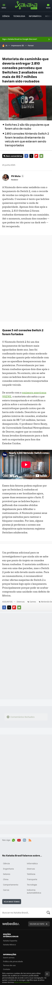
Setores (6, 874)
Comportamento (10, 884)
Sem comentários (14, 156)
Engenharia (8, 868)
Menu (4, 8)
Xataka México (9, 944)
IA (6, 45)
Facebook (26, 156)
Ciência (6, 16)
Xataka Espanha (10, 940)
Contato (6, 969)
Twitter (31, 156)
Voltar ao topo (37, 924)
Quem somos (8, 957)
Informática (35, 16)
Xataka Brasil (26, 5)
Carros (6, 889)
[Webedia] (10, 925)
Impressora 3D (17, 45)
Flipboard (36, 156)
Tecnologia (19, 16)
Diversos (21, 601)
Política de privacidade (13, 961)
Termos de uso (9, 965)
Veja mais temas (12, 901)
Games (33, 601)
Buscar (48, 912)
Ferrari (31, 45)
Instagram (24, 839)
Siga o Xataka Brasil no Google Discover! (19, 39)
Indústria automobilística (34, 891)
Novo (48, 8)
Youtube (19, 839)
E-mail (41, 156)
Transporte (32, 879)
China (5, 879)
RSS (30, 839)
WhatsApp (13, 839)
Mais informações (22, 982)
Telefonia (31, 874)
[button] (17, 176)
